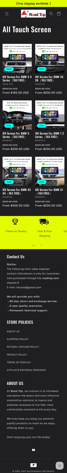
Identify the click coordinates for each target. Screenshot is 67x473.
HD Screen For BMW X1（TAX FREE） (49, 191)
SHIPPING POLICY (18, 339)
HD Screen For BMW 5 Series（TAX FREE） (16, 135)
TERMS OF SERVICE (19, 362)
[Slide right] (41, 245)
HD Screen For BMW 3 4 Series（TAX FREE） (17, 78)
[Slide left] (26, 245)
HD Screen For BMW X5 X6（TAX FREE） (49, 78)
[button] (7, 13)
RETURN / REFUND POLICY (23, 346)
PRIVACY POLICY (17, 354)
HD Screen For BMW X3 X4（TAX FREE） (17, 191)
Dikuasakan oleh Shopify (42, 471)
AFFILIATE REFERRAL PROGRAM (26, 370)
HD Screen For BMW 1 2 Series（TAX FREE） (49, 135)
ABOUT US (13, 331)
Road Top (25, 471)
